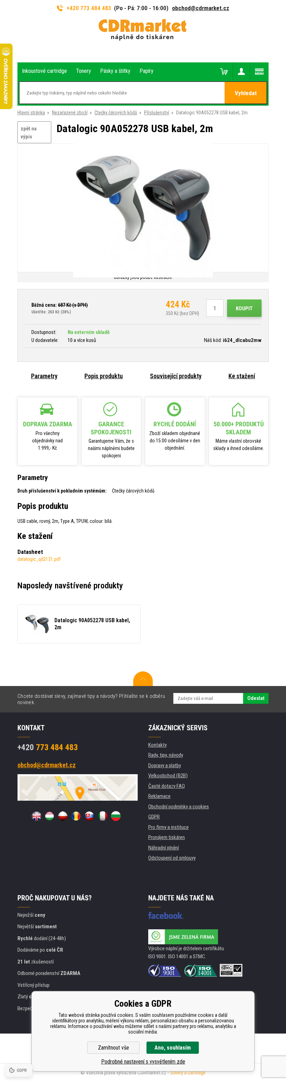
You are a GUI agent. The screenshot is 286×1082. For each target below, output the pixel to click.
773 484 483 (47, 747)
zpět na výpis (29, 132)
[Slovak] (89, 816)
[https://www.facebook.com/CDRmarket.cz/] (165, 915)
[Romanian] (76, 816)
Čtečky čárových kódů (116, 112)
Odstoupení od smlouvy (172, 858)
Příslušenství (156, 112)
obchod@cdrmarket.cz (200, 8)
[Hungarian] (49, 816)
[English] (36, 816)
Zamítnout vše (113, 1047)
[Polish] (63, 816)
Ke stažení (241, 376)
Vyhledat (246, 93)
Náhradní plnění (163, 848)
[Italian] (102, 816)
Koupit (244, 308)
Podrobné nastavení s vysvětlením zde (143, 1061)
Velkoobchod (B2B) (168, 775)
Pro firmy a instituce (168, 827)
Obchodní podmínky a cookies (178, 806)
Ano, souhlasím (173, 1047)
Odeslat (255, 698)
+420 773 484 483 (89, 8)
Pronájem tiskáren (166, 837)
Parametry (44, 376)
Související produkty (176, 376)
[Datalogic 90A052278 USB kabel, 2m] (143, 208)
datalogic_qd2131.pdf (39, 559)
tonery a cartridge (187, 1072)
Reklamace (159, 796)
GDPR (154, 817)
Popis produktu (103, 376)
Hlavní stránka (31, 112)
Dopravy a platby (164, 765)
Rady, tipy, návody (165, 755)
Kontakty (157, 745)
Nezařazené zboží (70, 112)
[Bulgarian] (116, 816)
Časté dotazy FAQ (166, 786)
